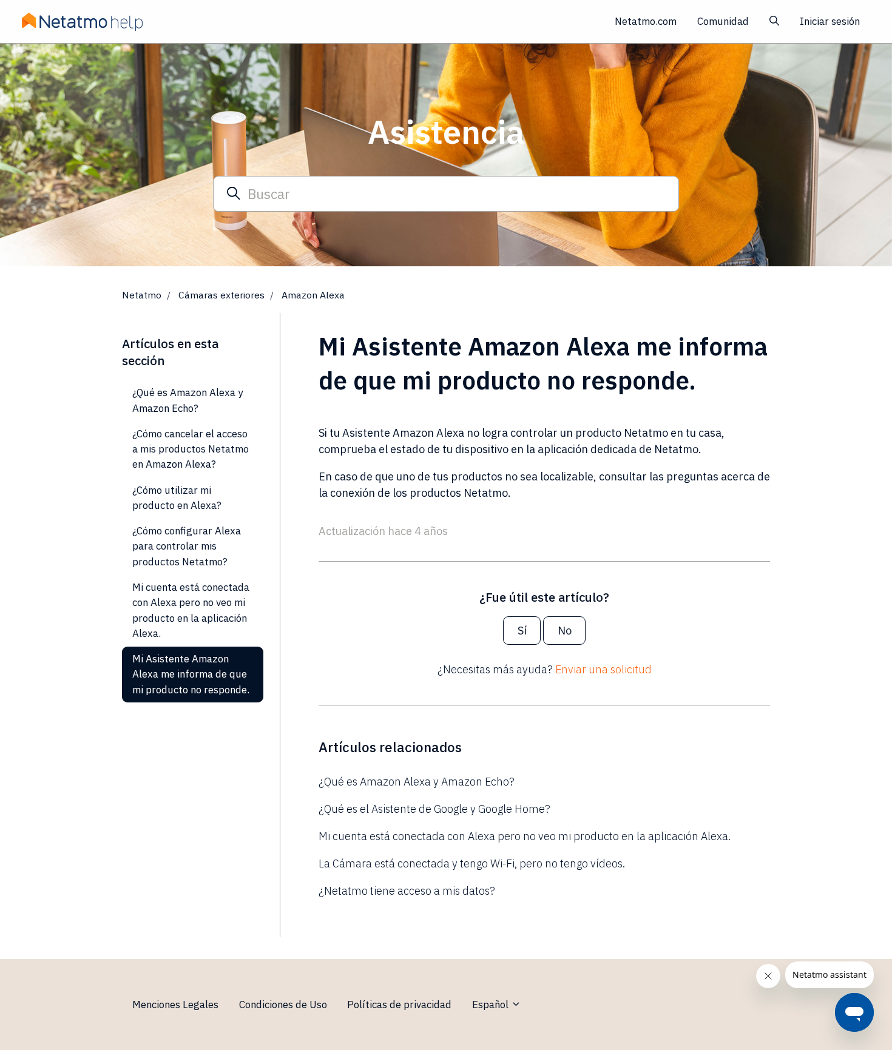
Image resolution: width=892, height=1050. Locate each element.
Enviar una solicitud (603, 669)
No (565, 631)
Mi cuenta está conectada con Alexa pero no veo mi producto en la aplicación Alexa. (525, 836)
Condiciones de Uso (283, 1004)
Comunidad (723, 21)
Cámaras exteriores (221, 295)
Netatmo (141, 295)
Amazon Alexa (313, 295)
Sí (522, 631)
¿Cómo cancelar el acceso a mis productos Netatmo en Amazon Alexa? (190, 449)
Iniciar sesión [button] (830, 21)
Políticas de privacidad (399, 1004)
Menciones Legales (175, 1004)
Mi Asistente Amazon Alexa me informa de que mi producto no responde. (190, 674)
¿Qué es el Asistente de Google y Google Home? (434, 809)
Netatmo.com (646, 21)
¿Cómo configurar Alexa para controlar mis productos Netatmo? (186, 546)
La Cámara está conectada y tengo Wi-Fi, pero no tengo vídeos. (472, 863)
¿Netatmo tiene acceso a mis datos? (407, 891)
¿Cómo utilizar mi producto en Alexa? (176, 497)
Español (491, 1004)
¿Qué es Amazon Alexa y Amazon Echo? (417, 782)
